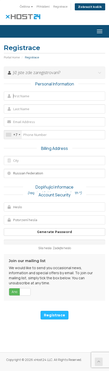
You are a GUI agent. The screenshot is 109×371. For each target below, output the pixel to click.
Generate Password (54, 232)
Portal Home (12, 57)
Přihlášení (43, 6)
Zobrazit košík (90, 7)
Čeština (25, 6)
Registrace (60, 6)
